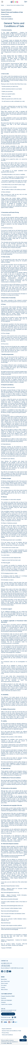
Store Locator (4, 983)
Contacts (3, 1002)
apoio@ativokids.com (6, 963)
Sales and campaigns (6, 1000)
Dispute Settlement (6, 10)
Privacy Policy (5, 14)
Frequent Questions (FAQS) (8, 996)
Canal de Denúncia (6, 16)
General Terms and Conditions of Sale (12, 12)
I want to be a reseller (6, 1004)
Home (2, 5)
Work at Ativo (4, 989)
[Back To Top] (25, 1037)
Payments (3, 998)
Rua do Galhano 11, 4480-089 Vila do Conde (12, 968)
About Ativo (4, 979)
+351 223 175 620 (5, 965)
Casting (3, 987)
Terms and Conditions (7, 19)
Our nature (3, 985)
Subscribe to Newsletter (8, 1014)
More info (9, 1043)
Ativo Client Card (5, 981)
